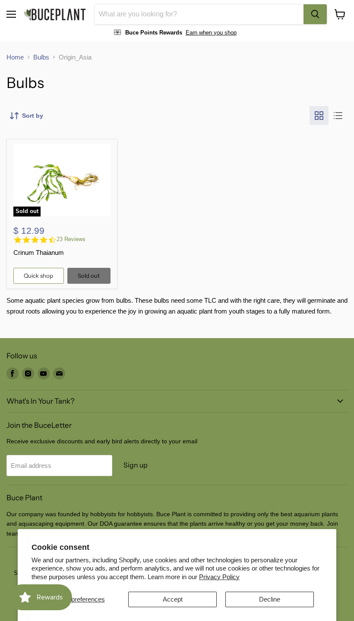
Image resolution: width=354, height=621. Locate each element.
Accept (173, 599)
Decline (269, 599)
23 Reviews (71, 239)
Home (15, 57)
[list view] (338, 115)
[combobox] (199, 14)
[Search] (315, 14)
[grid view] (319, 115)
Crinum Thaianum (38, 252)
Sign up (135, 465)
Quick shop (38, 275)
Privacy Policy (219, 576)
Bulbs (41, 57)
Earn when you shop (211, 32)
